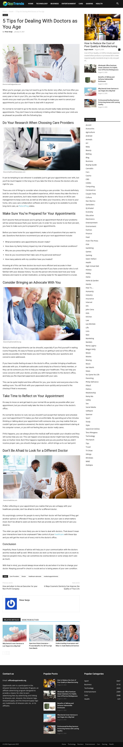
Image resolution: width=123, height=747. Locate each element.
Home (30, 3)
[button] (117, 4)
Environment (91, 226)
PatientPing (24, 206)
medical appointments (51, 576)
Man (87, 335)
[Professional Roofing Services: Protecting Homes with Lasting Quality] (90, 103)
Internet (89, 302)
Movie (88, 353)
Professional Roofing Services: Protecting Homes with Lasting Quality (109, 102)
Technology (42, 3)
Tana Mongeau (92, 432)
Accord (88, 125)
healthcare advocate (35, 576)
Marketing (90, 338)
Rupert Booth (88, 49)
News (88, 371)
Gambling (90, 248)
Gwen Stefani (91, 259)
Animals (89, 139)
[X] (10, 37)
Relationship (91, 393)
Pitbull (88, 385)
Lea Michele (90, 324)
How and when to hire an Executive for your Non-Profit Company (20, 587)
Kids (87, 313)
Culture (89, 197)
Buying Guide (91, 165)
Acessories (90, 128)
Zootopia (89, 465)
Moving (89, 360)
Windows (89, 458)
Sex (87, 403)
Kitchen (89, 317)
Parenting (90, 378)
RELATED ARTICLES (11, 620)
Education (90, 215)
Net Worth (90, 367)
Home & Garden (92, 280)
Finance (89, 233)
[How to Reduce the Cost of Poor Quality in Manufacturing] (102, 27)
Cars (81, 3)
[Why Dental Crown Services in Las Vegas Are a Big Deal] (15, 633)
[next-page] (7, 653)
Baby (88, 147)
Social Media (91, 407)
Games (88, 251)
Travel (88, 447)
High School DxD (92, 266)
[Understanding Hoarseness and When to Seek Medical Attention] (68, 633)
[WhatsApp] (21, 37)
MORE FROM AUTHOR (30, 620)
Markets (89, 342)
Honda (88, 284)
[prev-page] (4, 653)
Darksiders (90, 204)
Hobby (88, 273)
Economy (89, 212)
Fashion (89, 230)
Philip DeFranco (92, 382)
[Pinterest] (16, 37)
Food (88, 237)
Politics (88, 389)
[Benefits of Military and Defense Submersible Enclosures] (90, 80)
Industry (89, 295)
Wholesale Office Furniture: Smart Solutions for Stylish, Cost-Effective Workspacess (108, 68)
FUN (87, 244)
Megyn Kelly (90, 349)
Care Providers (14, 576)
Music (88, 364)
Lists (87, 331)
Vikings (88, 454)
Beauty (88, 150)
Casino (88, 175)
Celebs (88, 183)
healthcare (59, 534)
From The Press (92, 241)
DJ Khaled (90, 208)
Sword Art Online (93, 429)
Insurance (90, 298)
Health (99, 3)
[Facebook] (5, 37)
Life (87, 327)
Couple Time (91, 194)
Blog (87, 157)
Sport (88, 418)
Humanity (90, 291)
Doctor (24, 576)
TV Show (89, 450)
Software (89, 411)
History (88, 270)
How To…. (89, 288)
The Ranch (90, 440)
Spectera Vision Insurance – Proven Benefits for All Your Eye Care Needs (40, 645)
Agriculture (90, 132)
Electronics (90, 219)
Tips (87, 443)
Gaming (89, 3)
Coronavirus (90, 190)
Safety (88, 400)
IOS (87, 306)
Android (89, 136)
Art (87, 143)
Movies (88, 356)
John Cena (90, 309)
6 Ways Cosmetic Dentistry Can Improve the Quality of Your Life (62, 587)
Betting (89, 154)
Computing (90, 186)
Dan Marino (90, 201)
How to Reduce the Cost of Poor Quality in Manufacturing (100, 45)
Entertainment (69, 3)
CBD (87, 179)
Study (88, 421)
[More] (27, 37)
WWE (88, 461)
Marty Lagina (91, 346)
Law (87, 320)
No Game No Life (92, 374)
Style (88, 425)
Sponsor (89, 414)
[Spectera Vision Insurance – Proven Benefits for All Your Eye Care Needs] (41, 633)
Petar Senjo (8, 32)
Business (55, 3)
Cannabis (89, 168)
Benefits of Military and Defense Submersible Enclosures (106, 79)
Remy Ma (89, 396)
